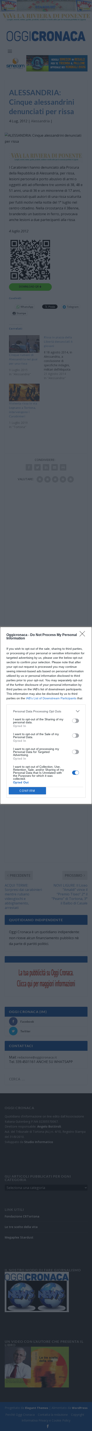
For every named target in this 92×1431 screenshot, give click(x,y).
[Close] (84, 635)
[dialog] (46, 715)
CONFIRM (27, 790)
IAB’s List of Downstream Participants (51, 698)
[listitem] (46, 711)
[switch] (75, 721)
